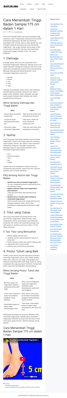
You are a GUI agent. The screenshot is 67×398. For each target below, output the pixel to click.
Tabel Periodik (41, 9)
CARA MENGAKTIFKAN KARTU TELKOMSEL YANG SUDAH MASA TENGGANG (56, 91)
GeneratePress (44, 395)
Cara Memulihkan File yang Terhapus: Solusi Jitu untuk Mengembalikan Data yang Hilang (56, 238)
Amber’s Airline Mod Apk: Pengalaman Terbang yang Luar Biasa (22, 387)
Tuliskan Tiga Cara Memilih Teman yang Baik (57, 203)
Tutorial (32, 9)
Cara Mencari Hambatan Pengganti (54, 247)
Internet (50, 4)
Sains (43, 4)
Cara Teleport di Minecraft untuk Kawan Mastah (55, 125)
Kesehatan (23, 9)
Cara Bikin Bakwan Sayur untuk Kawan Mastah (56, 45)
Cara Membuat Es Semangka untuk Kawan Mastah (56, 210)
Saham (37, 4)
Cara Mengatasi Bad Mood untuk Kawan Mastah (57, 132)
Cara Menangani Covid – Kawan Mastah (55, 157)
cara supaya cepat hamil (12, 385)
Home (22, 4)
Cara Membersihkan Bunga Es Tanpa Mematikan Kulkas (56, 196)
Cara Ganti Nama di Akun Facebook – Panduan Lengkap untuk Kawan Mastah (56, 107)
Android (29, 4)
